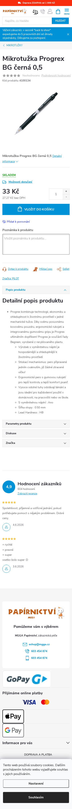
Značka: (10, 278)
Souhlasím (36, 797)
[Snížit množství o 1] (66, 197)
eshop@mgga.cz (39, 644)
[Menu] (66, 11)
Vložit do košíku (39, 209)
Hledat (60, 21)
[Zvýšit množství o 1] (66, 191)
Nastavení (36, 783)
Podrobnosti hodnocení (56, 75)
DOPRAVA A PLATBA (38, 755)
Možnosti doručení (20, 182)
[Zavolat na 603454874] (42, 11)
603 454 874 (39, 651)
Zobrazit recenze (27, 493)
